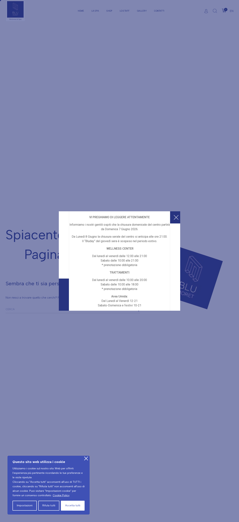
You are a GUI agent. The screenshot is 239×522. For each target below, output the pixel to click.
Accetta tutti (72, 505)
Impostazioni (24, 505)
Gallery (142, 11)
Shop (109, 11)
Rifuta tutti (48, 505)
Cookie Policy (61, 495)
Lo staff (125, 11)
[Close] (86, 458)
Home (81, 11)
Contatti (159, 11)
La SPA (95, 11)
